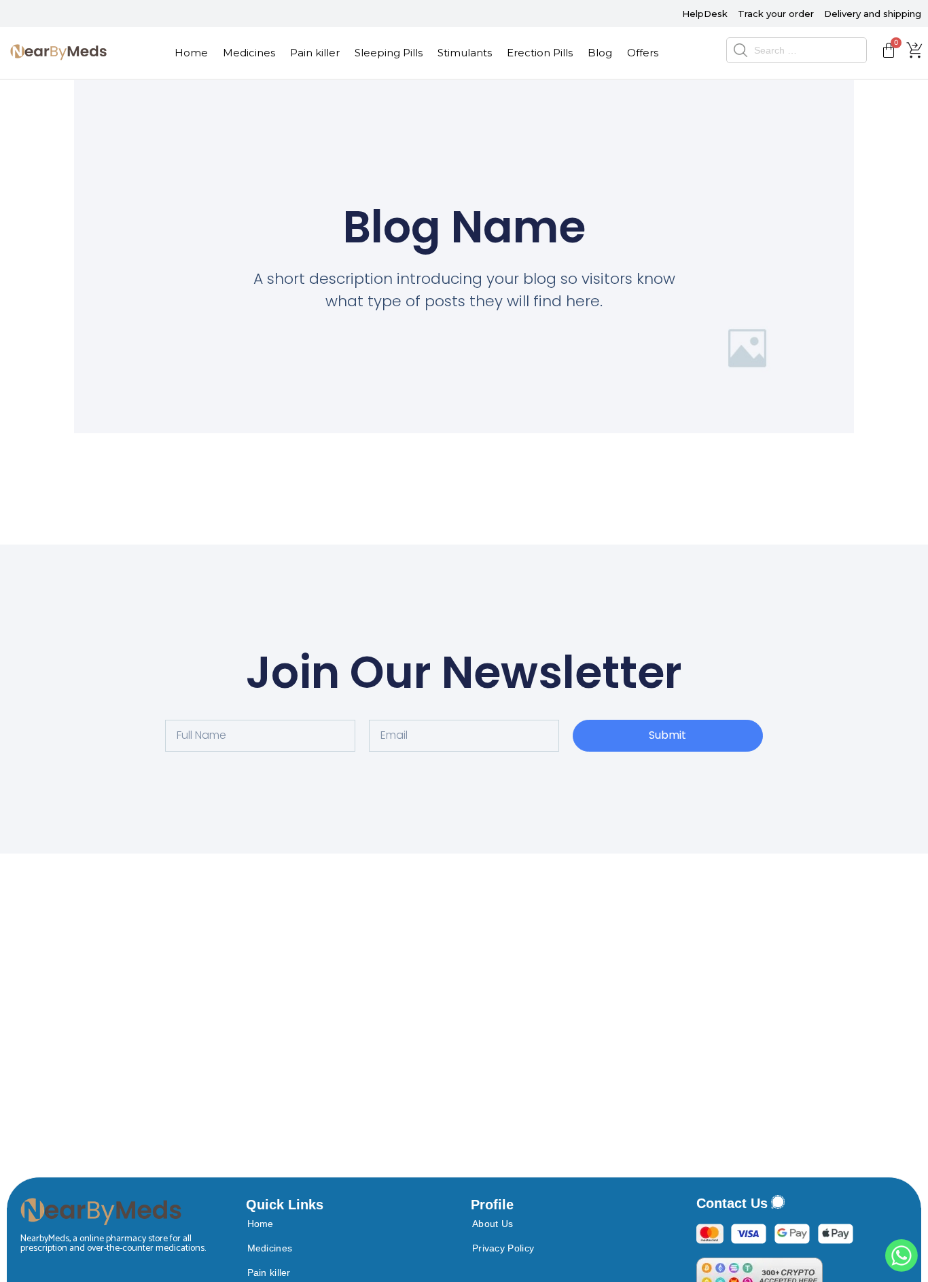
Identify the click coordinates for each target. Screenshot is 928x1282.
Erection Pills (540, 52)
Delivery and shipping (872, 13)
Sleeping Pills (389, 52)
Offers (642, 52)
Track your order (776, 13)
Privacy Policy (503, 1248)
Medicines (249, 52)
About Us (492, 1223)
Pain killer (315, 52)
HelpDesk (705, 13)
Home (191, 52)
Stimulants (465, 52)
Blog (600, 52)
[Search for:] (796, 50)
